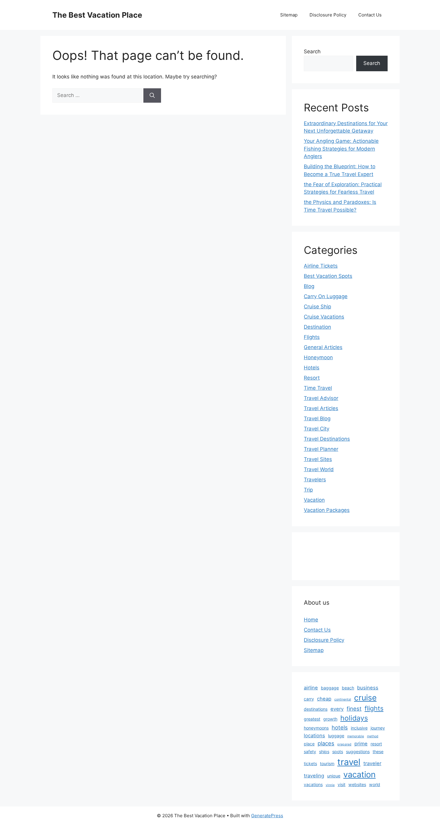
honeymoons (316, 727)
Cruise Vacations (324, 317)
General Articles (323, 347)
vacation (359, 774)
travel (348, 762)
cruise (365, 697)
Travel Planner (321, 449)
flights (374, 708)
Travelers (315, 480)
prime (361, 744)
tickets (310, 763)
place (309, 743)
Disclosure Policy (327, 15)
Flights (312, 337)
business (367, 688)
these (378, 751)
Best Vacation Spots (328, 276)
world (374, 784)
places (326, 743)
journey (378, 727)
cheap (324, 699)
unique (333, 775)
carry (309, 698)
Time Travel (318, 388)
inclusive (359, 727)
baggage (330, 687)
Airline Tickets (321, 266)
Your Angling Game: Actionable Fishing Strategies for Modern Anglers (341, 148)
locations (314, 735)
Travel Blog (317, 418)
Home (311, 620)
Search (312, 51)
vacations (313, 784)
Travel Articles (321, 408)
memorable (355, 736)
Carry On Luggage (326, 296)
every (337, 709)
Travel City (316, 429)
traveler (372, 763)
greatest (312, 718)
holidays (354, 718)
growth (330, 718)
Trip (308, 490)
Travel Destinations (327, 439)
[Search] (152, 95)
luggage (336, 735)
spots (337, 751)
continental (342, 699)
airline (311, 688)
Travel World (319, 469)
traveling (314, 776)
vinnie (330, 785)
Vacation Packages (327, 510)
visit (341, 784)
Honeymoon (318, 357)
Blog (309, 286)
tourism (327, 763)
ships (324, 751)
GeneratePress (267, 815)
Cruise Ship (317, 307)
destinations (315, 709)
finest (354, 708)
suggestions (358, 751)
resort (376, 743)
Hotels (311, 368)
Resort (312, 378)
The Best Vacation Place (97, 14)
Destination (317, 327)
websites (357, 784)
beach (348, 687)
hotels (340, 727)
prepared (344, 744)
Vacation (314, 500)
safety (310, 751)
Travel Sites (318, 459)
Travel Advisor (321, 398)
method (372, 736)
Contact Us (370, 15)
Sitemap (289, 15)
